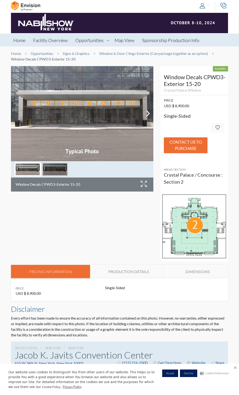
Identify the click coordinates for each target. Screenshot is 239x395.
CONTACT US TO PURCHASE (185, 145)
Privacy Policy (72, 387)
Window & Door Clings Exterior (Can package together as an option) (153, 53)
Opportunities (89, 40)
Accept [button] (170, 373)
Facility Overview (50, 40)
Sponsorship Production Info (170, 40)
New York (53, 348)
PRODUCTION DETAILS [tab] (128, 271)
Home (19, 40)
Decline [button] (188, 373)
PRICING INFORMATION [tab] (50, 271)
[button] (214, 373)
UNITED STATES (26, 348)
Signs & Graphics (76, 53)
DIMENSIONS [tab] (197, 271)
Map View (124, 40)
